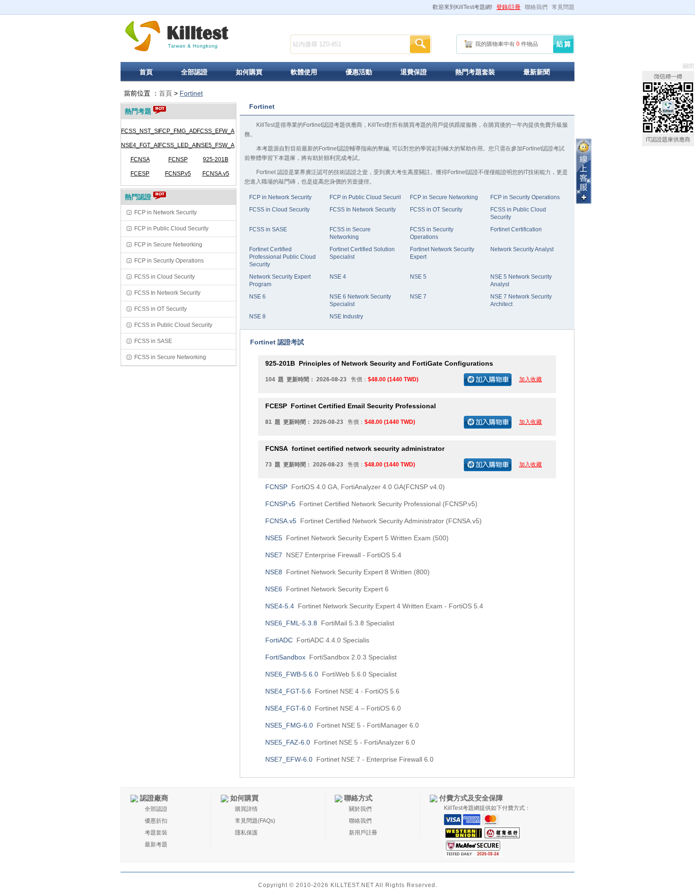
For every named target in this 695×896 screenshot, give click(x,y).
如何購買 (249, 72)
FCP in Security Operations (169, 260)
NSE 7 (418, 296)
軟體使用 (304, 72)
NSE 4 (338, 276)
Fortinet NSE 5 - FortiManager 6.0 (342, 725)
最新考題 (156, 844)
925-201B (215, 159)
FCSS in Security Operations (431, 233)
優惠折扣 (156, 820)
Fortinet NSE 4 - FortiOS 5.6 (332, 691)
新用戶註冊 (363, 832)
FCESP (139, 173)
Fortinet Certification (516, 229)
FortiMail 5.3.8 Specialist (329, 623)
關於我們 (360, 809)
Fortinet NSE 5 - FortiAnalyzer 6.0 (340, 742)
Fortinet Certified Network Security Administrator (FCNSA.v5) (373, 521)
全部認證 (194, 72)
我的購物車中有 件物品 (506, 44)
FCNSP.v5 (178, 173)
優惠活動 (359, 72)
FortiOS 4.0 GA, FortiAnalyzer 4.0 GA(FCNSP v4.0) (355, 487)
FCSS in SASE (153, 341)
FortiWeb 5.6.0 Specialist (331, 674)
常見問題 (563, 7)
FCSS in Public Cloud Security (173, 325)
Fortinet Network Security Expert (442, 253)
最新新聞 (536, 72)
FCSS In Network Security (167, 293)
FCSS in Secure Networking (170, 357)
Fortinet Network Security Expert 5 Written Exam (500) (357, 538)
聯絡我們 (536, 7)
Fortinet (191, 93)
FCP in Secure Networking (168, 244)
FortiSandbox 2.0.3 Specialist (331, 657)
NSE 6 (257, 296)
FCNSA (140, 159)
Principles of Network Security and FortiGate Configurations (379, 363)
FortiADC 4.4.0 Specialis (317, 640)
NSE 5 (418, 276)
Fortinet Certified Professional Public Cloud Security (282, 257)
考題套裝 (156, 832)
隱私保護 (246, 832)
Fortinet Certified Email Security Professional (350, 406)
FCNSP (178, 159)
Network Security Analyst (522, 249)
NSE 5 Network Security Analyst (521, 280)
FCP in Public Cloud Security (171, 228)
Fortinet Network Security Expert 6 (327, 589)
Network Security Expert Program (280, 280)
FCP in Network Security (165, 212)
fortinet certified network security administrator (354, 448)
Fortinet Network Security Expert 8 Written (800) (347, 572)
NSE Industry (346, 316)
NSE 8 (257, 316)
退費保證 (413, 72)
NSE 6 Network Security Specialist (360, 300)
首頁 (146, 72)
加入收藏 (530, 379)
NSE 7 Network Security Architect (521, 300)
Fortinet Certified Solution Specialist (362, 253)
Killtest (177, 36)
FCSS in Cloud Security (164, 276)
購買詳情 (246, 809)
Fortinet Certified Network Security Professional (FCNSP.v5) (371, 504)
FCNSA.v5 (215, 173)
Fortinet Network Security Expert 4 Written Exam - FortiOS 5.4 (374, 606)
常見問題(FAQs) (255, 820)
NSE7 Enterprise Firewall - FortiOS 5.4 (333, 555)
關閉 (688, 66)
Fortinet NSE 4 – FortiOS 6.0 (333, 708)
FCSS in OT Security (160, 309)
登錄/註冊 (508, 7)
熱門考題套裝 (475, 72)
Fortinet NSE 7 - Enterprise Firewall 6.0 (349, 759)
